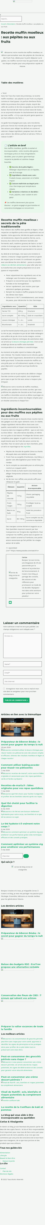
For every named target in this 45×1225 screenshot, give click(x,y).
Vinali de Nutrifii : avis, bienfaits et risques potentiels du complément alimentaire (21, 1095)
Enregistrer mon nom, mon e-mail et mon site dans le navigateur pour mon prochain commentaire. (21, 691)
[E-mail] (10, 603)
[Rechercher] (26, 856)
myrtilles (27, 446)
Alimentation (11, 24)
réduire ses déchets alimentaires (14, 265)
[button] (22, 12)
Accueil (3, 24)
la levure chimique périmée (22, 342)
